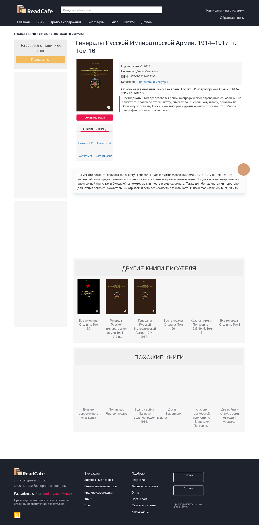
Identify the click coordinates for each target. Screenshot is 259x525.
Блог (114, 22)
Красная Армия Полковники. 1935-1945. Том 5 (201, 326)
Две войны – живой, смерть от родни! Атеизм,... (230, 415)
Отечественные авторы (100, 486)
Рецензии (138, 479)
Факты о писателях (145, 486)
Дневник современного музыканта (88, 413)
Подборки (138, 473)
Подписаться (41, 59)
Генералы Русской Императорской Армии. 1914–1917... (145, 328)
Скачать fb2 (85, 143)
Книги (40, 23)
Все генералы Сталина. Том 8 (229, 322)
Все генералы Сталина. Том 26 (173, 324)
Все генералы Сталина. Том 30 (88, 324)
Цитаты (129, 22)
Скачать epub (104, 156)
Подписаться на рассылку (224, 10)
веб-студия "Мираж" (58, 493)
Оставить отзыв (95, 117)
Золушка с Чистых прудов (116, 411)
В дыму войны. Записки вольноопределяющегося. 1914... (145, 415)
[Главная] (36, 8)
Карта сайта (140, 511)
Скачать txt (104, 143)
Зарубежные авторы (98, 479)
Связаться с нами (144, 505)
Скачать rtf (85, 156)
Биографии (96, 22)
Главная (23, 22)
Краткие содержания (66, 22)
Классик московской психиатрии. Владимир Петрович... (201, 417)
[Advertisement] (40, 135)
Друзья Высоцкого (173, 411)
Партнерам (139, 499)
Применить (158, 10)
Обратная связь (232, 17)
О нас (136, 492)
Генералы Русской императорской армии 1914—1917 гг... (116, 328)
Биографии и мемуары (152, 82)
